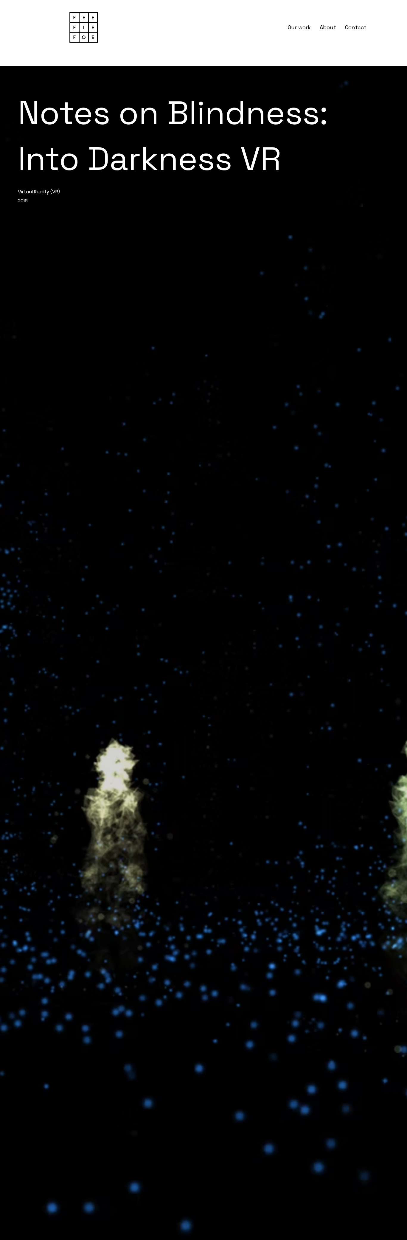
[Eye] (83, 27)
